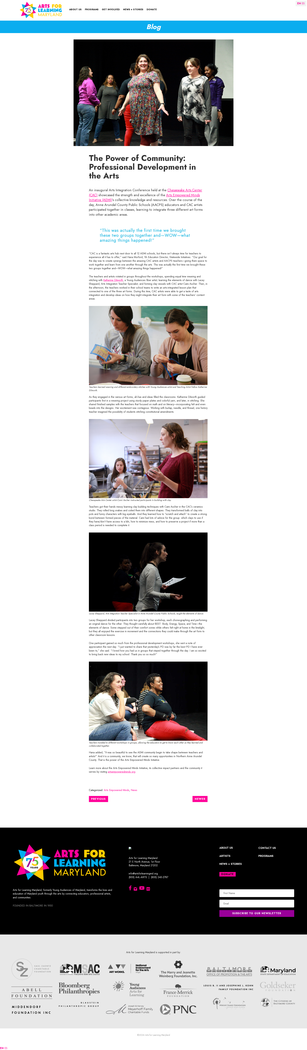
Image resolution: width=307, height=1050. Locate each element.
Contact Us (267, 848)
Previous (98, 799)
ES (5, 1048)
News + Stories (133, 9)
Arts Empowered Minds (116, 790)
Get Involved (111, 9)
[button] (256, 913)
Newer (200, 799)
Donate (152, 9)
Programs (92, 9)
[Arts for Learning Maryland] (41, 10)
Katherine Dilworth (113, 280)
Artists (224, 856)
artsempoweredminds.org (121, 772)
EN (2, 1048)
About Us (75, 9)
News (134, 790)
